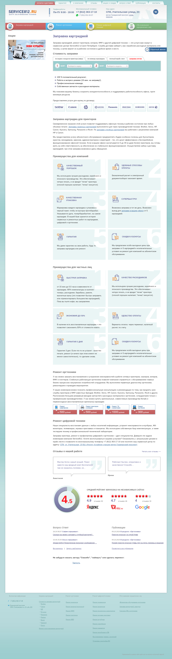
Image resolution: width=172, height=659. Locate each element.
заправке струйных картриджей (110, 130)
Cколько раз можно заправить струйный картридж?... (73, 535)
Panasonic (44, 614)
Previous (9, 50)
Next (44, 50)
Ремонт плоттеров (72, 615)
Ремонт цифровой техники (102, 596)
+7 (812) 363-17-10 (86, 12)
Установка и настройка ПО (101, 641)
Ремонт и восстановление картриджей (51, 628)
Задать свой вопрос (73, 549)
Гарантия (62, 3)
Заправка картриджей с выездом (130, 606)
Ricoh (43, 620)
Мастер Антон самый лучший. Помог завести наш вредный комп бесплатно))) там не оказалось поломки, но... (75, 465)
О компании (78, 3)
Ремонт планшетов (99, 628)
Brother (43, 604)
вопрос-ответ (125, 3)
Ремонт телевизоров (99, 602)
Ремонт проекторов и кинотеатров (104, 611)
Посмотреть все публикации (122, 549)
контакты (156, 3)
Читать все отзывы (150, 451)
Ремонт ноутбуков (99, 619)
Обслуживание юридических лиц (144, 26)
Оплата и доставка (45, 3)
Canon (43, 606)
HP (42, 609)
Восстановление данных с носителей (104, 636)
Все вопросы (58, 549)
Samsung (44, 622)
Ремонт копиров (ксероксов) (75, 606)
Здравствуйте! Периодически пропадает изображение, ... (75, 543)
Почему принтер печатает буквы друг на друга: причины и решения (138, 543)
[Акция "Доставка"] (27, 50)
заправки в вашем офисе (132, 211)
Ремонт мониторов (99, 606)
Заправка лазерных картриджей (82, 127)
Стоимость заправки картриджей (49, 601)
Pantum (43, 617)
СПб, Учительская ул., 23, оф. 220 (21, 607)
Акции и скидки (109, 3)
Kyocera (43, 612)
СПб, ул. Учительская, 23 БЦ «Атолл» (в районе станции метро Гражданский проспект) (98, 445)
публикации (141, 3)
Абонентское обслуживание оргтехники (132, 602)
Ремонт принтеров (72, 602)
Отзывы (94, 3)
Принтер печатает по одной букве (125, 535)
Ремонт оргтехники (64, 25)
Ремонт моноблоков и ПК (101, 632)
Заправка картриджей (24, 25)
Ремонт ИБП (70, 619)
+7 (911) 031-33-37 (86, 15)
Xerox (43, 625)
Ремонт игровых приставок (101, 615)
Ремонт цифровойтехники (103, 26)
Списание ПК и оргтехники (128, 611)
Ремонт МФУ (70, 611)
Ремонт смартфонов (99, 624)
